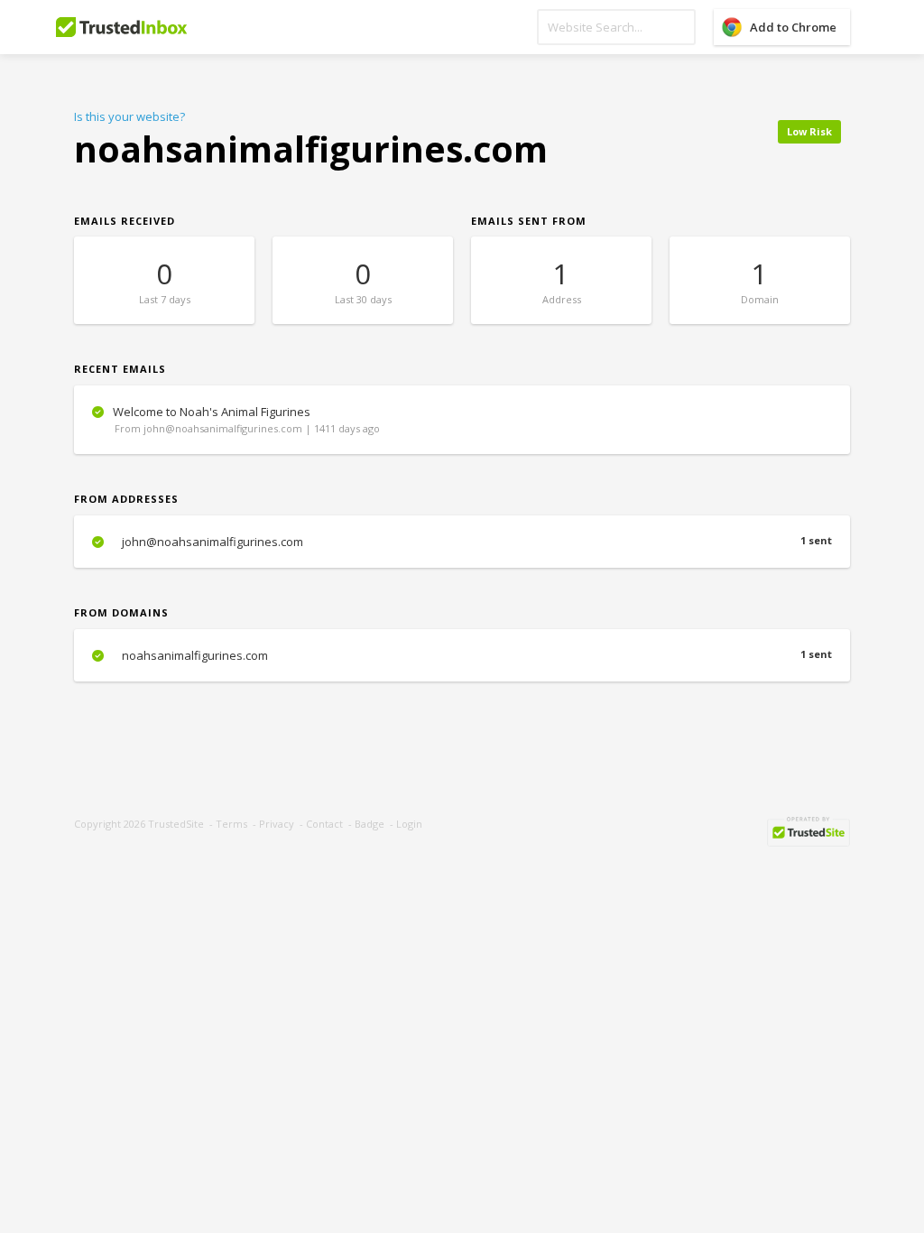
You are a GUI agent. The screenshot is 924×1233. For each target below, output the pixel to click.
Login (409, 823)
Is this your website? (129, 116)
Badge (369, 823)
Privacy (276, 823)
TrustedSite (176, 823)
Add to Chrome (793, 27)
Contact (324, 823)
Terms (231, 823)
